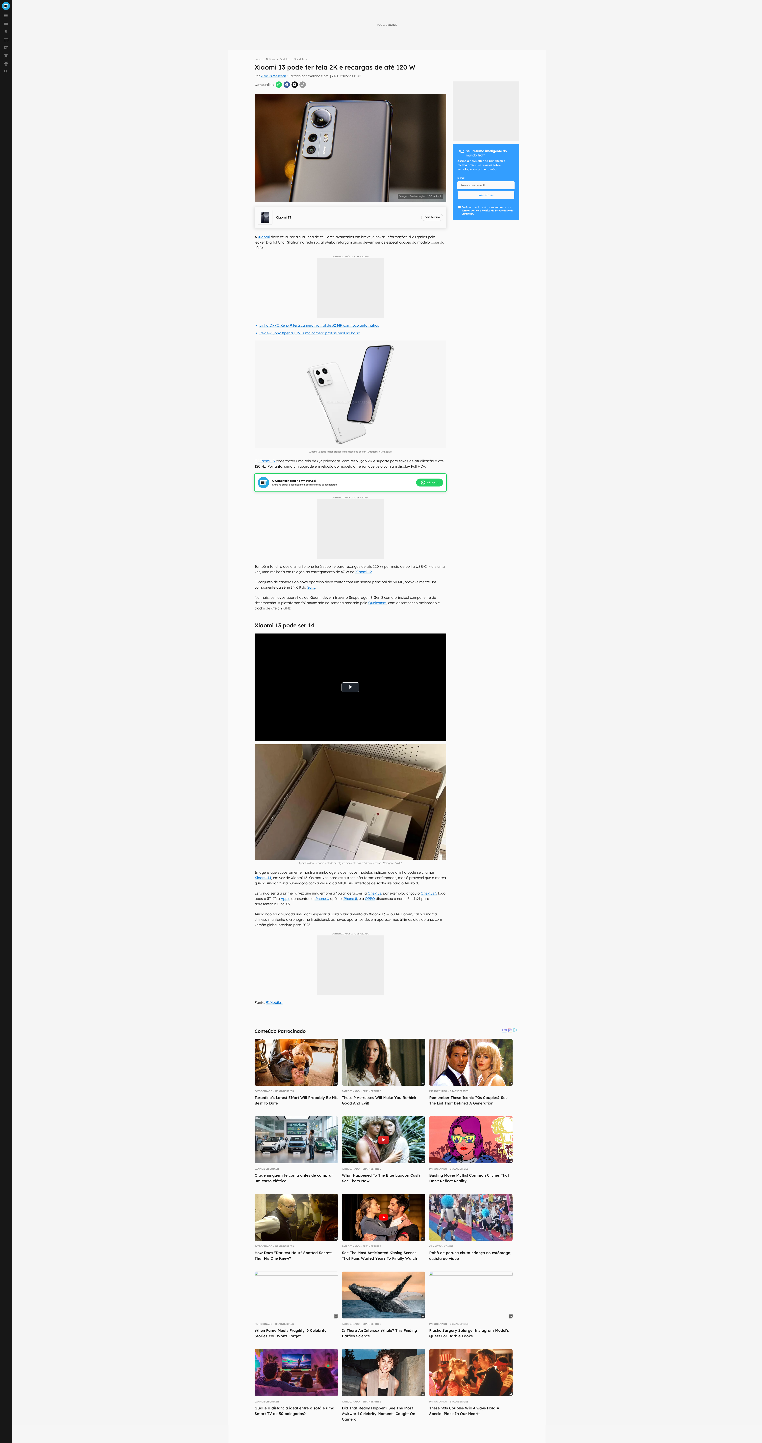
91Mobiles (274, 1002)
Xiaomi (264, 237)
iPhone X (322, 898)
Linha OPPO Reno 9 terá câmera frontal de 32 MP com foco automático (319, 325)
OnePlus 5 (429, 893)
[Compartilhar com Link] (302, 84)
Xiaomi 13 (266, 461)
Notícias (270, 59)
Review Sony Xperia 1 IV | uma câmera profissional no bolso (309, 333)
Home (258, 59)
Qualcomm (377, 603)
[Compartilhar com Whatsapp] (279, 84)
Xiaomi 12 (363, 572)
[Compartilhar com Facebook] (287, 84)
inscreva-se (486, 195)
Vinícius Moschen (273, 76)
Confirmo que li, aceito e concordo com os (487, 210)
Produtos (285, 59)
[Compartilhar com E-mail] (295, 84)
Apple (285, 898)
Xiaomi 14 (263, 877)
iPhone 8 (350, 898)
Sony (311, 587)
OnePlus (374, 893)
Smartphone (301, 59)
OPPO (370, 898)
